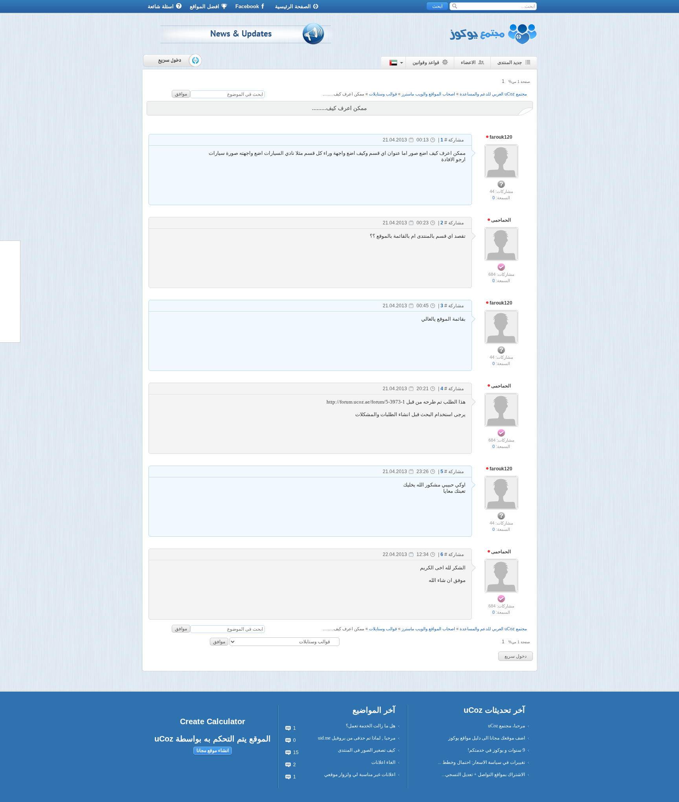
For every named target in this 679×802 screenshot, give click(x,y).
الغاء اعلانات (383, 762)
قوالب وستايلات (383, 94)
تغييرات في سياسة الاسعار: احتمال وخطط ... (481, 762)
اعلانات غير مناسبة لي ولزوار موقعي (359, 774)
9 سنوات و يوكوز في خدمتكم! (496, 750)
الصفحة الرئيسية (293, 6)
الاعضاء (468, 62)
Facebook (247, 6)
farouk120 (500, 137)
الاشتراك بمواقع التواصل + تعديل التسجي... (483, 774)
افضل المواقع (204, 6)
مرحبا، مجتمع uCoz (506, 726)
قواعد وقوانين (426, 62)
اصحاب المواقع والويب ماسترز (428, 94)
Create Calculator (212, 721)
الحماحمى (500, 220)
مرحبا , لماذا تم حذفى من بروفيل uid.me (356, 738)
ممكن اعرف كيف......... (343, 94)
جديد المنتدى (509, 62)
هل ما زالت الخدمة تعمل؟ (370, 726)
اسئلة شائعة (161, 6)
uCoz (163, 738)
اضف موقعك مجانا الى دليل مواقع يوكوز (486, 738)
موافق (181, 94)
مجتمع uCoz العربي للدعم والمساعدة (493, 94)
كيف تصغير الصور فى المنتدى (366, 750)
